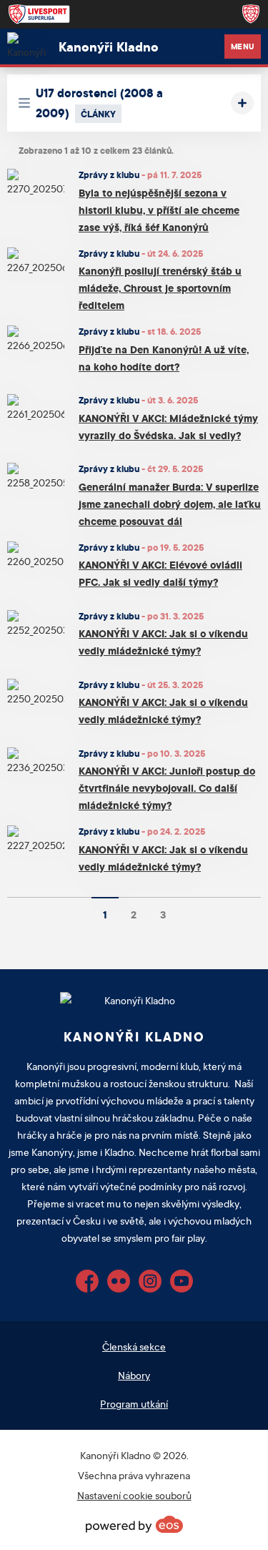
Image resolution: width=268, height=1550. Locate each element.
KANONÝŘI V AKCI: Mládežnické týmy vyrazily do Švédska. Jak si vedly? (168, 427)
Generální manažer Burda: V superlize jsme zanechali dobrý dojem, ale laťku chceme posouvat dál (170, 504)
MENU (242, 46)
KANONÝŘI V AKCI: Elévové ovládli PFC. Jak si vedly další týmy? (160, 573)
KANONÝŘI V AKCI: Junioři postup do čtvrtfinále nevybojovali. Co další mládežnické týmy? (167, 788)
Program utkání (134, 1403)
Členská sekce (134, 1346)
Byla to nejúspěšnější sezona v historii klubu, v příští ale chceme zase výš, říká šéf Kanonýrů (159, 210)
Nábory (134, 1375)
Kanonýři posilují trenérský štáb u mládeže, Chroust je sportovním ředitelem (160, 288)
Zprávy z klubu (109, 174)
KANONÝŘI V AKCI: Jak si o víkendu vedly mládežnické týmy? (163, 642)
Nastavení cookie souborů (134, 1495)
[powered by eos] (134, 1524)
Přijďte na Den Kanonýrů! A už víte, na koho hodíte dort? (164, 358)
